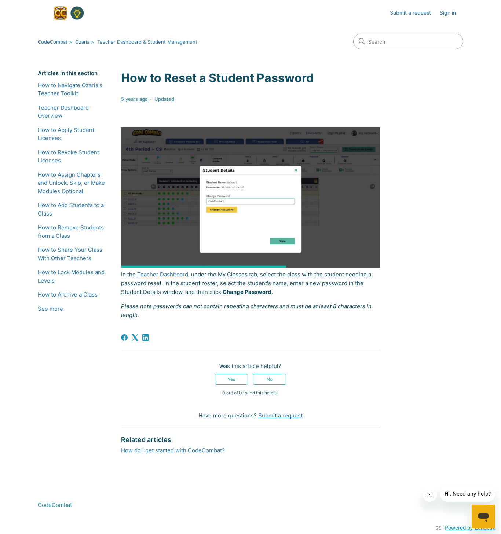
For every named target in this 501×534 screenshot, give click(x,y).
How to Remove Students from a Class (71, 231)
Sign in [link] (448, 13)
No (270, 379)
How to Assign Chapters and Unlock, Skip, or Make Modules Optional (71, 183)
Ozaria (82, 42)
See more (50, 308)
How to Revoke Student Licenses (68, 156)
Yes (231, 379)
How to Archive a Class (68, 294)
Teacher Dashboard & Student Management (147, 42)
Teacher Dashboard (162, 274)
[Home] (67, 13)
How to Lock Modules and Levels (71, 276)
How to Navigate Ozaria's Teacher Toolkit (70, 89)
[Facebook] (124, 337)
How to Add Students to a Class (71, 209)
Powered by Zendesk (470, 527)
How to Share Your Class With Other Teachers (70, 254)
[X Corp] (135, 337)
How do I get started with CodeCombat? (173, 450)
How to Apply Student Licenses (66, 134)
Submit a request (410, 13)
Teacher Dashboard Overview (63, 111)
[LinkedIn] (145, 337)
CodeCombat (52, 42)
